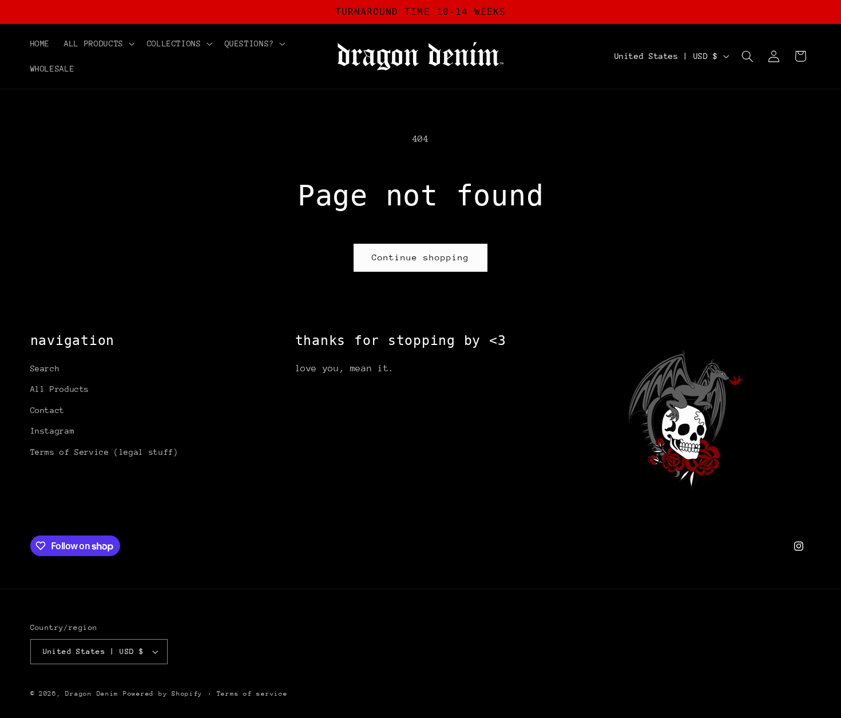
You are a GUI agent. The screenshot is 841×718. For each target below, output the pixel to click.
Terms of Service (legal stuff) (104, 452)
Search (45, 368)
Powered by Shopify (163, 693)
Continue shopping (421, 257)
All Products (60, 389)
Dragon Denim (91, 693)
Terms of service (252, 693)
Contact (47, 410)
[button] (98, 43)
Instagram (52, 430)
